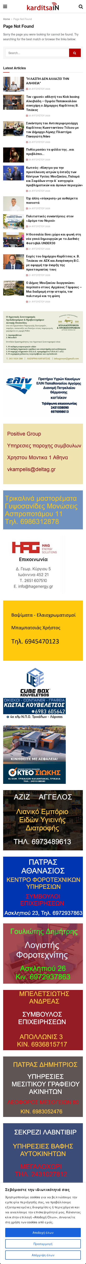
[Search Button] (75, 53)
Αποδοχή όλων (43, 1232)
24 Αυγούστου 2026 (39, 190)
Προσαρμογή (43, 1244)
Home (6, 19)
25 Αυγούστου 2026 (39, 88)
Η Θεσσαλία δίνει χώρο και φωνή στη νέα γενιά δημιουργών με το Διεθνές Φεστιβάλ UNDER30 (53, 239)
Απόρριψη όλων (43, 1255)
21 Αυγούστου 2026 (39, 248)
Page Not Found (22, 19)
